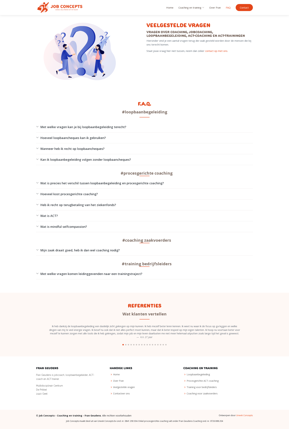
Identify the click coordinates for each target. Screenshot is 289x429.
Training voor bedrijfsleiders (202, 387)
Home (169, 7)
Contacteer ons (121, 393)
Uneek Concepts (244, 415)
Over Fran (215, 7)
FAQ (228, 7)
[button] (123, 344)
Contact (244, 7)
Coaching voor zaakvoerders (202, 393)
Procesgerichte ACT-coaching (203, 381)
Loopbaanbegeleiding (198, 374)
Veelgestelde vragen (124, 387)
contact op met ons (216, 51)
